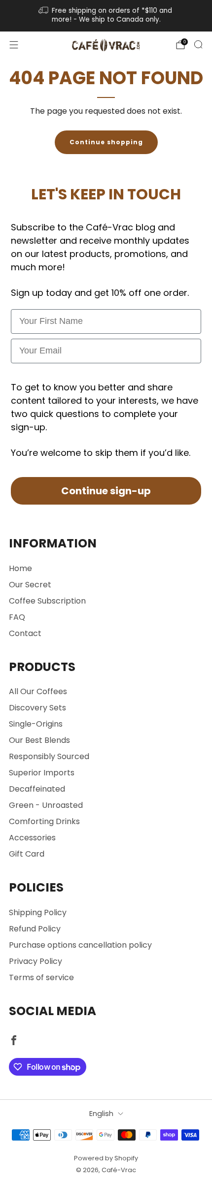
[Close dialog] (201, 521)
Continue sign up (106, 665)
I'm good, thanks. (106, 690)
